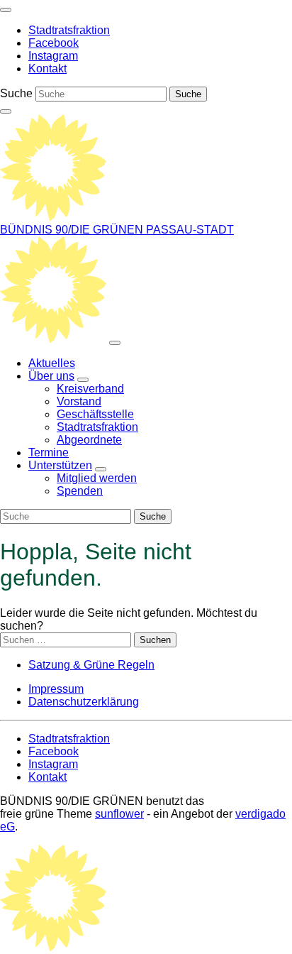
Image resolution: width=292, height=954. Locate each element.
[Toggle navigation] (5, 10)
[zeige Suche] (5, 111)
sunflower (119, 814)
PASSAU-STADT (190, 230)
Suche (16, 93)
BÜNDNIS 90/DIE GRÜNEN (73, 230)
